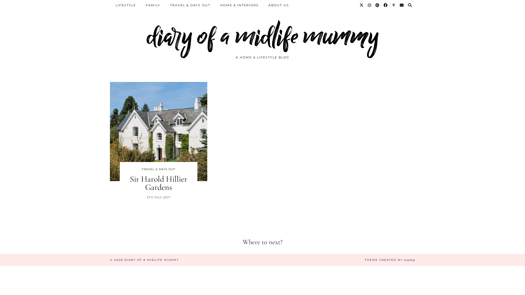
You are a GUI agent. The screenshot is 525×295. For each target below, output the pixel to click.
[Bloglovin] (394, 5)
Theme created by (390, 260)
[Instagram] (370, 5)
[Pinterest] (377, 5)
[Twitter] (362, 5)
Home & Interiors (239, 5)
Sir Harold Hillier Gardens (158, 183)
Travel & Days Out (190, 5)
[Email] (402, 5)
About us (279, 5)
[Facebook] (386, 5)
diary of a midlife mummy (263, 36)
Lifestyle (126, 5)
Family (153, 5)
